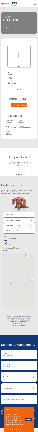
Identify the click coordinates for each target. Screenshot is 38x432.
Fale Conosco (7, 388)
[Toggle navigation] (34, 3)
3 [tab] (19, 174)
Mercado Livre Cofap (19, 105)
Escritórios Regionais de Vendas (13, 399)
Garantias (6, 377)
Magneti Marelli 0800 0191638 (8, 365)
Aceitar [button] (28, 419)
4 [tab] (21, 174)
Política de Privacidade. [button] (14, 429)
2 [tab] (18, 174)
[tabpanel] (19, 78)
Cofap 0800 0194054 (8, 354)
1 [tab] (16, 174)
